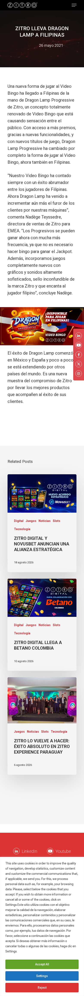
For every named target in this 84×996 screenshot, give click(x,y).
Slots (56, 521)
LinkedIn (29, 851)
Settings (42, 976)
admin (29, 45)
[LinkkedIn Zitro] (16, 851)
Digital (18, 521)
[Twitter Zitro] (78, 364)
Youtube (63, 851)
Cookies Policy (28, 951)
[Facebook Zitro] (78, 354)
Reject (42, 987)
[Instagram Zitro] (78, 373)
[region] (42, 926)
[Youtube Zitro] (50, 851)
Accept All (42, 964)
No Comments (42, 52)
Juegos (31, 521)
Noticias (45, 521)
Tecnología (22, 529)
